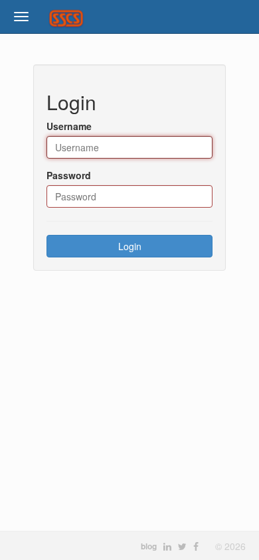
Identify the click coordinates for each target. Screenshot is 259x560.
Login (129, 246)
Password (68, 175)
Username (69, 126)
